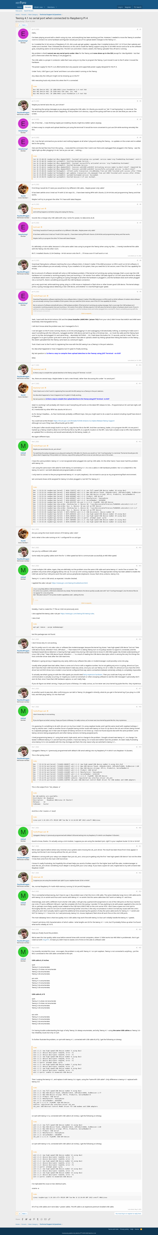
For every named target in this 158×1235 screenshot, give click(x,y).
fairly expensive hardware (92, 674)
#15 (140, 566)
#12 (140, 441)
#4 (140, 137)
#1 (140, 29)
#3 (140, 119)
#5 (140, 184)
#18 (140, 707)
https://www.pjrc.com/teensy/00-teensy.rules (77, 613)
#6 (140, 204)
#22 (140, 873)
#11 (140, 383)
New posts (19, 11)
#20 (140, 828)
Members (51, 7)
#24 (140, 929)
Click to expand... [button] (86, 313)
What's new (38, 7)
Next (23, 25)
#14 (140, 547)
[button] (44, 7)
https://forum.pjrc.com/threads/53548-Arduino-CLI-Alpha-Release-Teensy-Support (83, 421)
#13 (140, 529)
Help (131, 1229)
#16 (140, 639)
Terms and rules (113, 1229)
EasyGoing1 (21, 21)
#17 (140, 688)
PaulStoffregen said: (39, 296)
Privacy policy (124, 1229)
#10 (140, 365)
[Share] (137, 29)
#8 (140, 260)
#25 (140, 947)
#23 (140, 891)
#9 (140, 292)
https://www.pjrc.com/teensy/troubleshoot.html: (70, 583)
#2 (140, 101)
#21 (140, 846)
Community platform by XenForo (79, 1233)
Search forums (28, 11)
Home (19, 7)
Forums (28, 7)
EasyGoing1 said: (38, 208)
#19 (140, 747)
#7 (140, 223)
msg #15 (46, 940)
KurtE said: (36, 227)
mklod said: (37, 877)
